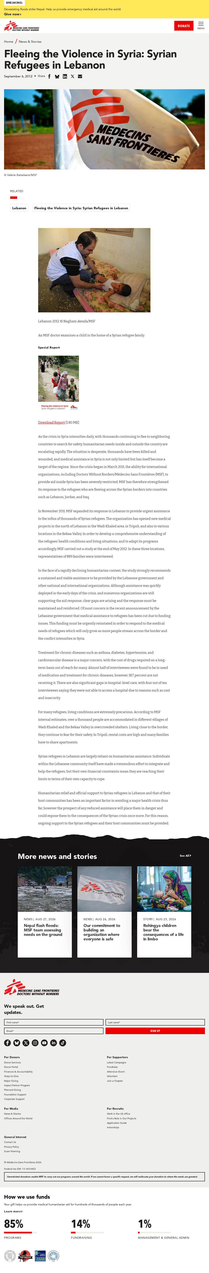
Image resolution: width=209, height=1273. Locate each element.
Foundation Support (15, 1094)
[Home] (54, 26)
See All (184, 855)
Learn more (12, 1211)
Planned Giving (12, 1089)
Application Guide (117, 1122)
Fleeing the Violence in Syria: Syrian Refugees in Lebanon (81, 208)
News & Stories (30, 41)
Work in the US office (118, 1113)
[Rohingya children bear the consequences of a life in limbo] (164, 912)
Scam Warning (12, 1151)
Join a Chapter (115, 1080)
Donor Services (12, 1062)
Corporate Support (14, 1098)
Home (8, 41)
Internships (113, 1127)
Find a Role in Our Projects (121, 1118)
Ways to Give (11, 1076)
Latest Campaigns (116, 1062)
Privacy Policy (11, 1146)
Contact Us (10, 1142)
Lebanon (19, 208)
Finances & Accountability (18, 1071)
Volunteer (112, 1076)
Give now (11, 14)
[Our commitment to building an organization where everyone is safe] (104, 912)
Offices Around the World (18, 1118)
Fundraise (112, 1066)
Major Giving (11, 1080)
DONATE (184, 26)
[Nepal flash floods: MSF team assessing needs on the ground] (45, 912)
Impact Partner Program (17, 1085)
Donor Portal (11, 1066)
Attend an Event (116, 1071)
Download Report (51, 422)
